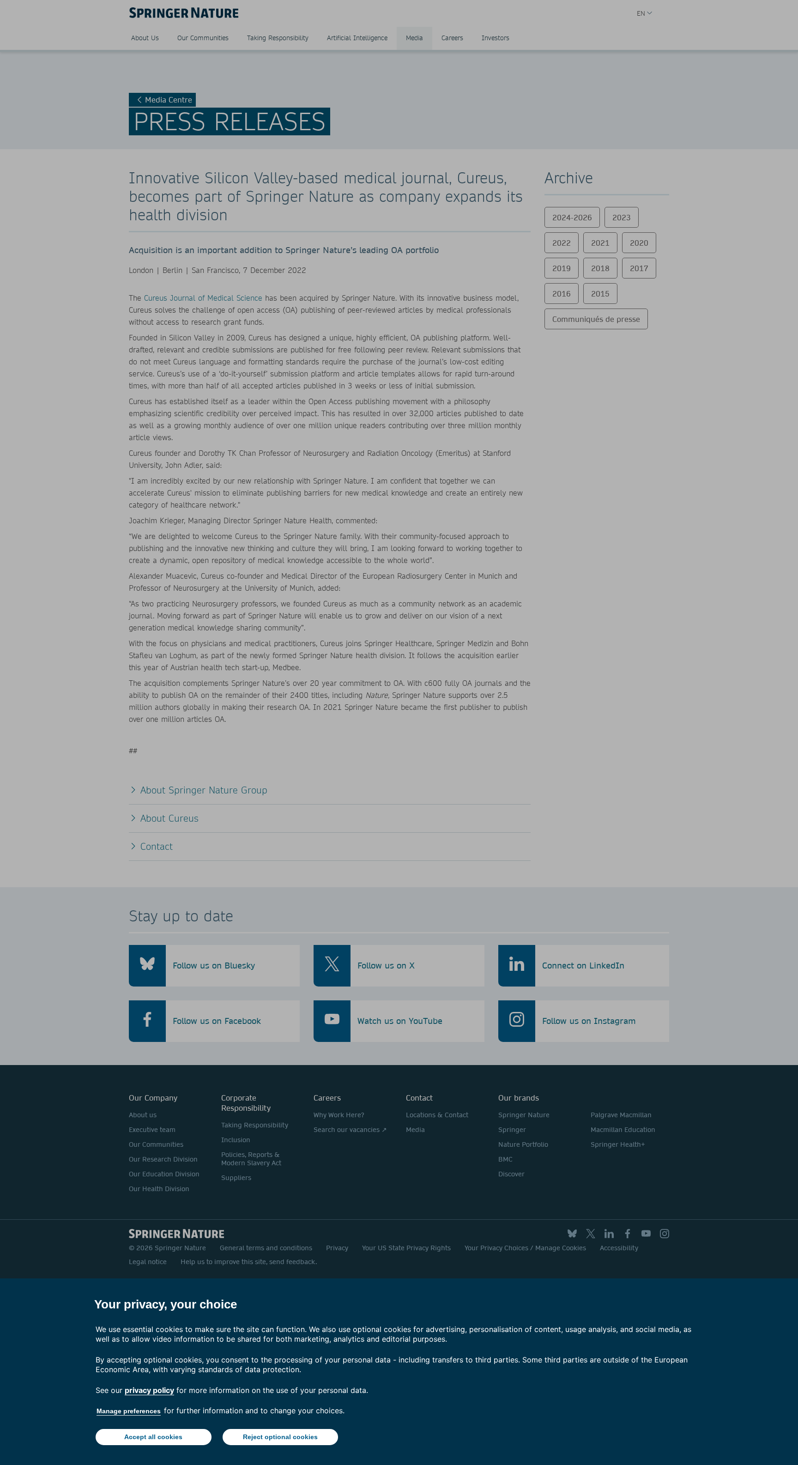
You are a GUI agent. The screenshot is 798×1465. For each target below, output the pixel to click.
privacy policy (149, 1390)
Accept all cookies (153, 1437)
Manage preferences (129, 1411)
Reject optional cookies (280, 1437)
